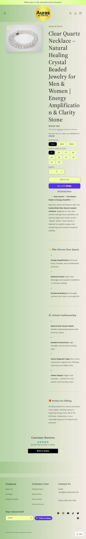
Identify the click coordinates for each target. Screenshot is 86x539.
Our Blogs (9, 494)
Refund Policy (37, 494)
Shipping (59, 129)
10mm (71, 144)
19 (52, 157)
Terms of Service (38, 504)
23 (52, 162)
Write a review (43, 451)
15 (51, 152)
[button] (4, 13)
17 (66, 152)
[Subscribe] (31, 518)
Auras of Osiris (15, 532)
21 (66, 157)
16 (59, 152)
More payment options (64, 191)
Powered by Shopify (26, 532)
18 (73, 152)
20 (59, 157)
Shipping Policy (37, 489)
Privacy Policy (37, 499)
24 (59, 162)
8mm (62, 144)
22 (73, 157)
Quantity (51, 167)
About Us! (9, 489)
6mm (53, 144)
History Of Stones (12, 499)
